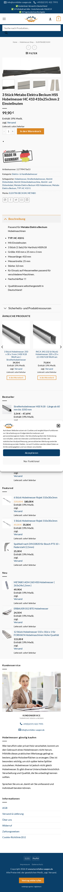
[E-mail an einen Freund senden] (21, 199)
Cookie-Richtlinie (20, 467)
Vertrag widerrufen (31, 880)
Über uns (7, 819)
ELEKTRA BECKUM (43, 42)
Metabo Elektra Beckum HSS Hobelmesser (32, 185)
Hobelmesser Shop (26, 42)
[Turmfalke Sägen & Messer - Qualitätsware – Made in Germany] (31, 19)
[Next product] (28, 47)
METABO (32, 193)
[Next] (55, 68)
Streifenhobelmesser (36, 179)
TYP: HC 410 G (24, 188)
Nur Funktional (31, 461)
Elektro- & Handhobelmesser (24, 174)
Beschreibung (16, 218)
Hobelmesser (20, 179)
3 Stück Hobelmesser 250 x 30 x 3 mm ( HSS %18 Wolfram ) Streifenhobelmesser (16, 355)
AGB (4, 807)
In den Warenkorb (30, 131)
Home (15, 42)
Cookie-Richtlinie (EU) (14, 837)
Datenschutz (34, 467)
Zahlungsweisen (10, 831)
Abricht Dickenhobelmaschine (27, 182)
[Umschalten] (5, 219)
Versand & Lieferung (13, 813)
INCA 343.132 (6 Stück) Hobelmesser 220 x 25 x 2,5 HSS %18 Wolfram (47, 354)
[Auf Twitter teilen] (16, 199)
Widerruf (7, 825)
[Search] (6, 33)
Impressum (45, 467)
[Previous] (7, 68)
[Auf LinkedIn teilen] (27, 199)
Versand (11, 122)
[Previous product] (34, 47)
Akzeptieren (31, 452)
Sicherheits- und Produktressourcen (29, 308)
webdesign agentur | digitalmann (31, 886)
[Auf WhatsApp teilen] (5, 199)
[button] (58, 425)
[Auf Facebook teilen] (10, 199)
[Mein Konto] (50, 19)
